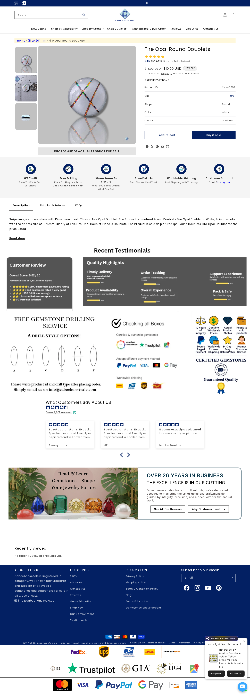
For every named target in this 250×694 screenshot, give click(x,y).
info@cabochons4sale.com (37, 601)
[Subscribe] (231, 578)
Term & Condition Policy (142, 588)
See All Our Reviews (168, 509)
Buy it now (213, 135)
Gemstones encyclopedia (143, 607)
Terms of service (157, 642)
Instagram (224, 182)
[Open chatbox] (242, 687)
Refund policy (137, 642)
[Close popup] (244, 641)
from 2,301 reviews (59, 412)
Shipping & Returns (52, 205)
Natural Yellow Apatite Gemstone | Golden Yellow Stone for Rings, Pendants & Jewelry (231, 656)
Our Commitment (82, 614)
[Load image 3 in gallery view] (26, 116)
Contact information (179, 642)
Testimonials (78, 620)
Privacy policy (201, 642)
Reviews (75, 595)
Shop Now (77, 607)
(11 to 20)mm (37, 41)
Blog (128, 595)
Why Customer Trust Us (208, 509)
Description (21, 205)
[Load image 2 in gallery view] (26, 88)
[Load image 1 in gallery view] (26, 60)
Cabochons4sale (46, 643)
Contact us (78, 588)
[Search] (84, 14)
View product (216, 673)
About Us (76, 582)
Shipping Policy (136, 582)
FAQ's (73, 576)
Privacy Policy (135, 576)
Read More (17, 238)
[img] (127, 407)
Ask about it (235, 673)
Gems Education (81, 601)
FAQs (78, 205)
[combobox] (51, 15)
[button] (232, 14)
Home (21, 41)
